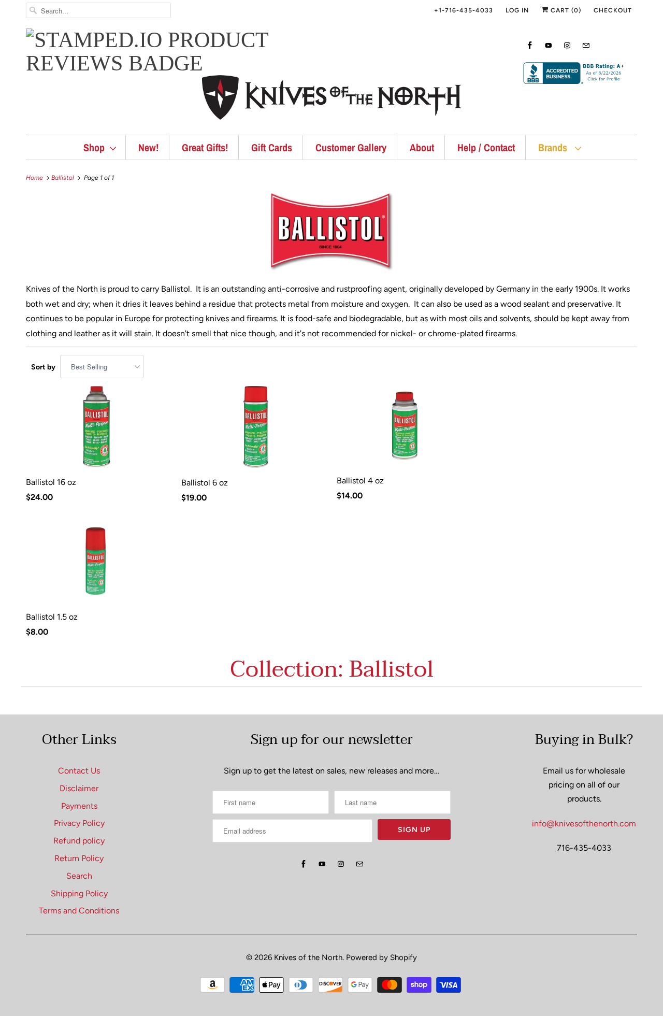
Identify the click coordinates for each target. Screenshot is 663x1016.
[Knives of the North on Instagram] (567, 45)
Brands (554, 147)
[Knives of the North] (331, 99)
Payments (79, 806)
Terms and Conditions (79, 910)
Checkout (613, 10)
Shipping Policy (79, 893)
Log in (517, 10)
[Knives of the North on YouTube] (548, 45)
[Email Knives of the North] (586, 45)
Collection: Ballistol (332, 669)
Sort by (43, 367)
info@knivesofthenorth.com (584, 823)
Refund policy (79, 841)
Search (79, 876)
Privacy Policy (79, 823)
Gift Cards (271, 147)
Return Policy (79, 858)
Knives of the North (308, 957)
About (422, 147)
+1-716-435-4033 (463, 10)
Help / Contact (486, 147)
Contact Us (79, 771)
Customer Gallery (350, 147)
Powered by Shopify (381, 957)
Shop (94, 147)
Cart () (565, 10)
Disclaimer (79, 788)
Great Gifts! (205, 147)
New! (148, 147)
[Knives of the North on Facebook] (530, 45)
